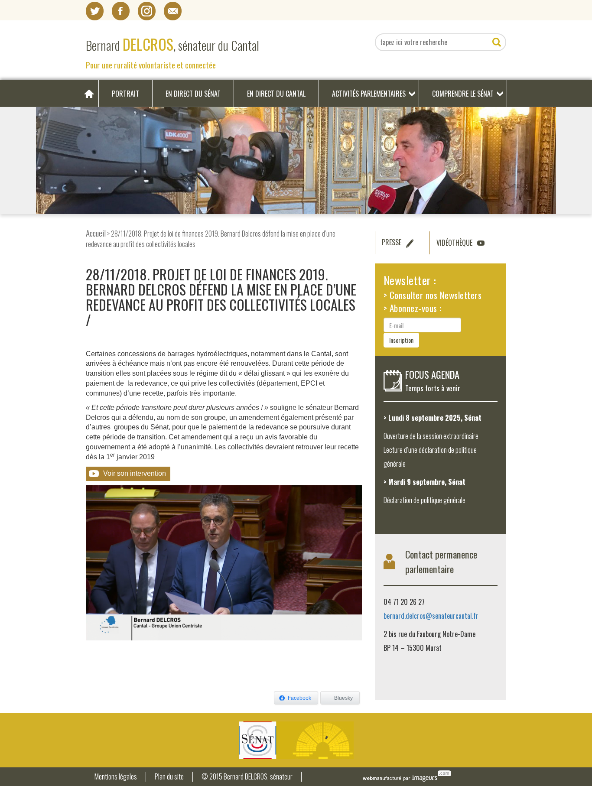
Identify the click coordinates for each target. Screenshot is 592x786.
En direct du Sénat (193, 93)
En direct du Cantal (276, 93)
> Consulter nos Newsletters (433, 295)
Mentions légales (115, 777)
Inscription (401, 339)
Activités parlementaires (369, 93)
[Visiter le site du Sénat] (296, 740)
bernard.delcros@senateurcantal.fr (431, 616)
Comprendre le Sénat (463, 93)
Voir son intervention (134, 473)
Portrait (125, 93)
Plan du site (169, 777)
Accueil (96, 233)
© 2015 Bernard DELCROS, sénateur (247, 777)
